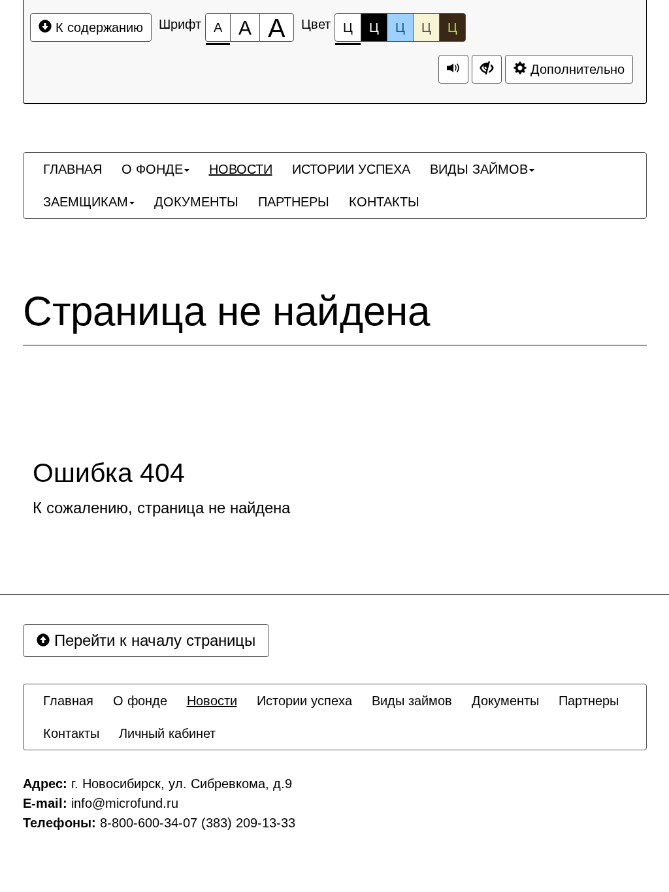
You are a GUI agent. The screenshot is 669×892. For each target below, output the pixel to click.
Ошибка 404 (109, 473)
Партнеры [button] (589, 700)
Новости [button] (212, 700)
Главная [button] (68, 700)
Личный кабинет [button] (167, 733)
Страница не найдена (226, 311)
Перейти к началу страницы (152, 640)
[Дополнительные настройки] (487, 69)
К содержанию (97, 27)
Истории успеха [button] (304, 700)
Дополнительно (576, 69)
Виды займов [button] (412, 700)
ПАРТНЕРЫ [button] (293, 202)
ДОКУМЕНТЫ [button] (196, 202)
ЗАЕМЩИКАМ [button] (85, 202)
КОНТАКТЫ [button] (384, 202)
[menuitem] (72, 169)
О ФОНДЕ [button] (152, 169)
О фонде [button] (140, 700)
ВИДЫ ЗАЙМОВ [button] (479, 169)
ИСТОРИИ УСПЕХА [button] (351, 169)
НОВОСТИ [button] (240, 169)
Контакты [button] (71, 733)
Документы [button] (505, 700)
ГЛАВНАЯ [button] (72, 169)
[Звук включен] (453, 69)
